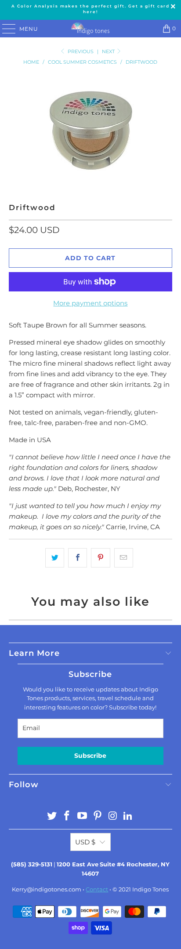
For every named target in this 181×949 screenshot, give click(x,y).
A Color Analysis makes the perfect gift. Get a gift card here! (90, 9)
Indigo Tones (150, 889)
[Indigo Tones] (90, 28)
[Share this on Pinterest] (100, 557)
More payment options (90, 303)
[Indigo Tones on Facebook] (67, 816)
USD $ (85, 842)
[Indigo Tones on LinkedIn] (128, 816)
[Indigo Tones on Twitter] (51, 816)
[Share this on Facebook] (77, 557)
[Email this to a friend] (123, 557)
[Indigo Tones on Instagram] (112, 816)
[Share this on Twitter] (54, 557)
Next (109, 51)
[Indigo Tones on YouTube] (82, 816)
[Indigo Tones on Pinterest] (97, 816)
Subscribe (90, 756)
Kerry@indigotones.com (46, 889)
